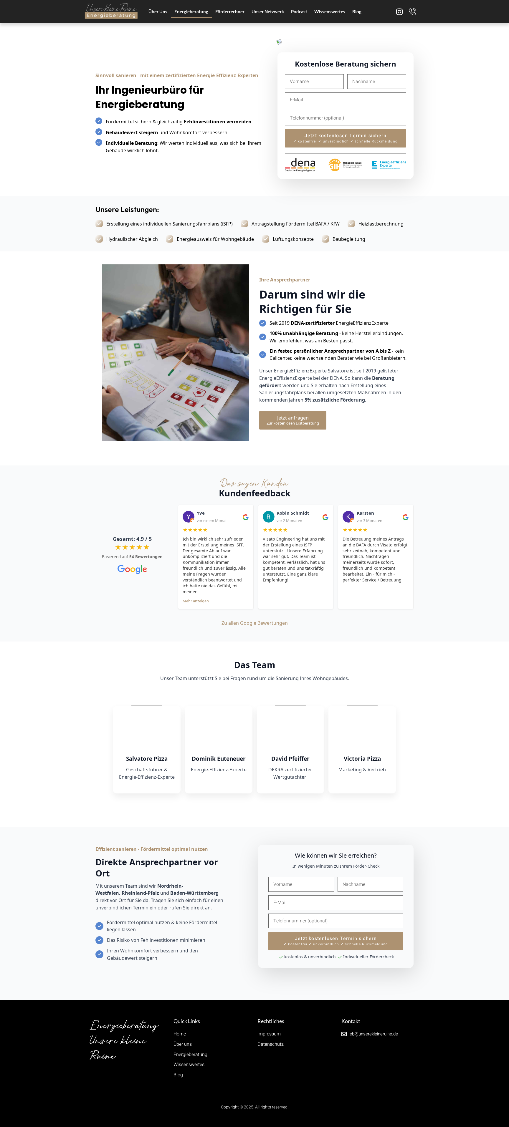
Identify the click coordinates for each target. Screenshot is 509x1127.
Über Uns (157, 11)
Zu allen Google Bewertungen (255, 623)
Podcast (299, 11)
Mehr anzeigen (196, 601)
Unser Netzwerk (268, 11)
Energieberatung (191, 11)
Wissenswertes (329, 11)
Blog (356, 11)
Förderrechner (229, 11)
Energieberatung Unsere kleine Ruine (124, 1040)
